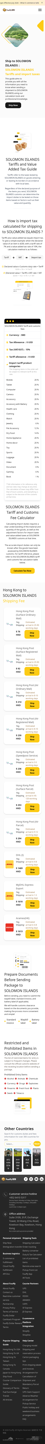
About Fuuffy (9, 1288)
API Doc (6, 1274)
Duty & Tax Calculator (32, 1254)
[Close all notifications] (42, 2)
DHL (24, 1292)
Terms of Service (10, 1311)
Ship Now (13, 105)
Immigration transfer (12, 1246)
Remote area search (32, 1266)
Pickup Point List (30, 1270)
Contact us (8, 1292)
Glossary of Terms (11, 1388)
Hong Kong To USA (11, 1349)
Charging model (30, 1345)
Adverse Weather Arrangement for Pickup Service (30, 1400)
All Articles (7, 1399)
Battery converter (31, 1250)
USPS (25, 1304)
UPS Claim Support (31, 1392)
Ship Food (7, 1376)
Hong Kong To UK (11, 1353)
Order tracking (29, 1246)
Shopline (26, 1335)
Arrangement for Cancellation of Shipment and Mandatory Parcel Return (31, 1380)
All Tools (26, 1277)
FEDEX (25, 1296)
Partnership (8, 1304)
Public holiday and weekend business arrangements (31, 1411)
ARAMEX (26, 1300)
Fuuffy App (27, 1274)
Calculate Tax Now (22, 570)
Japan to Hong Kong (12, 1372)
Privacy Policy (9, 1307)
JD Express (27, 1311)
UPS (24, 1288)
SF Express (27, 1307)
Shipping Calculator (31, 1243)
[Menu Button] (40, 10)
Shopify (26, 1331)
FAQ (24, 1419)
